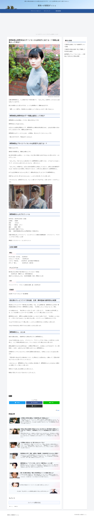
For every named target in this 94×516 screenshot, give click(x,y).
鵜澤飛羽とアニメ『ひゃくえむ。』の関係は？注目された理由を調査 (74, 55)
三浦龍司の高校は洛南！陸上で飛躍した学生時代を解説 (74, 50)
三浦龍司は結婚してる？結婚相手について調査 (74, 45)
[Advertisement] (45, 23)
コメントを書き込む (34, 502)
